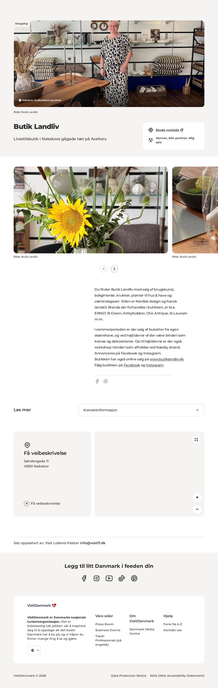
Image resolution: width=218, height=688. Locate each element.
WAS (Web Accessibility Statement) (177, 676)
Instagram (155, 365)
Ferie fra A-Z (173, 624)
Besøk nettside (167, 130)
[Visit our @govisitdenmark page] (121, 578)
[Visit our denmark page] (84, 578)
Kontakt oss (173, 630)
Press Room (104, 624)
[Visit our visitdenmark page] (109, 578)
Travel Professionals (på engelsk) (108, 640)
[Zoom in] (197, 497)
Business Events (107, 630)
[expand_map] (196, 439)
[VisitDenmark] (41, 605)
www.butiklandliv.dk (167, 359)
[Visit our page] (96, 578)
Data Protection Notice (128, 676)
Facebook (132, 365)
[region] (149, 474)
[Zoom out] (197, 509)
